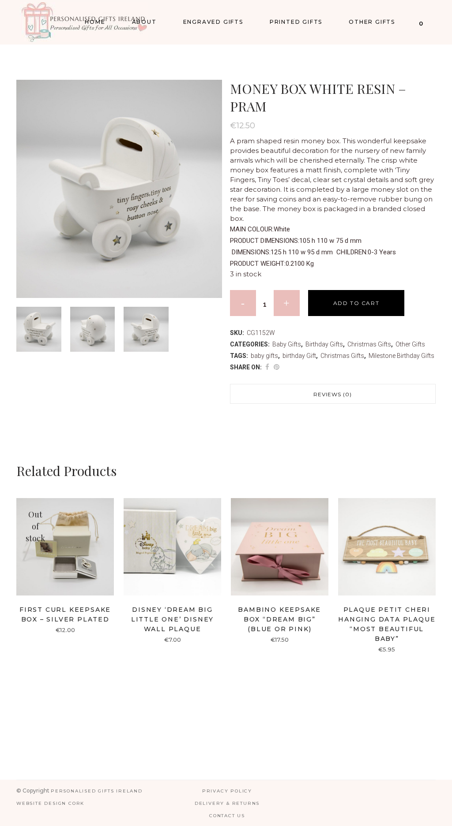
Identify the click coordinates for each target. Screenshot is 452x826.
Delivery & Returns (227, 803)
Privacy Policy (227, 791)
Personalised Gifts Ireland (97, 791)
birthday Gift (299, 355)
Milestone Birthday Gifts (401, 355)
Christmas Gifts (369, 344)
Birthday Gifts (324, 344)
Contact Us (227, 816)
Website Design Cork (50, 803)
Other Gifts (410, 344)
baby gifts (264, 355)
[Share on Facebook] (267, 367)
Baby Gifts (286, 344)
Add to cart (356, 303)
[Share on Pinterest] (276, 367)
